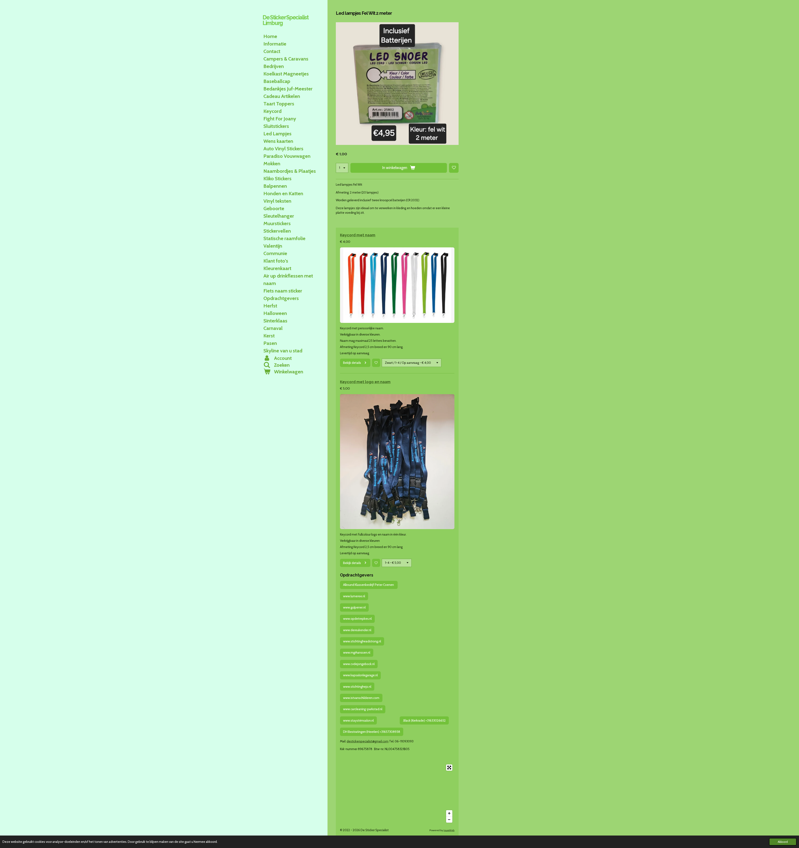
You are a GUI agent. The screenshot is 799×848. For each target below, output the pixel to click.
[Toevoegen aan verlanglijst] (454, 168)
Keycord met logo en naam (365, 382)
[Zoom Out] (449, 819)
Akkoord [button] (783, 841)
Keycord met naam (357, 235)
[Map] (397, 793)
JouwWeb (449, 830)
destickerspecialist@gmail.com (367, 741)
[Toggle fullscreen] (449, 767)
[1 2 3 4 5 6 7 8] (342, 168)
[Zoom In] (449, 813)
